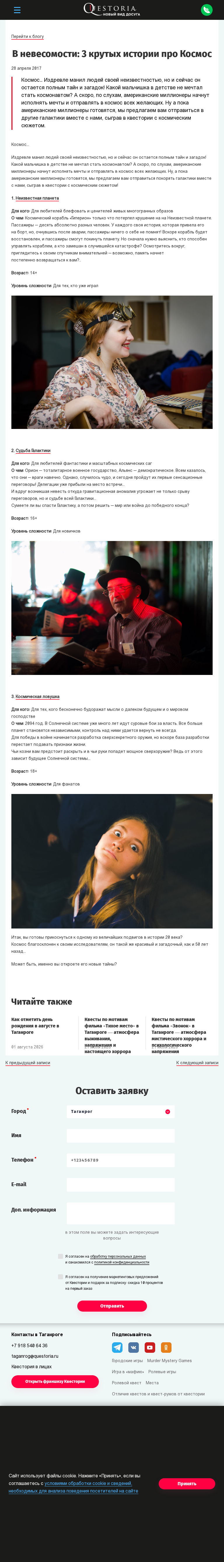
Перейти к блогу (27, 37)
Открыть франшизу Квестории (55, 1381)
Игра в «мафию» (128, 1372)
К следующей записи (197, 1063)
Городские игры (127, 1361)
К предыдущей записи (28, 1063)
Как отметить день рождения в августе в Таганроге (35, 1026)
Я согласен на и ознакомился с (107, 1259)
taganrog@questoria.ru (34, 1356)
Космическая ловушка (38, 697)
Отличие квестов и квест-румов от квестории (158, 1394)
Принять (187, 1483)
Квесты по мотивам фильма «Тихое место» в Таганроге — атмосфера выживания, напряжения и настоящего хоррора (112, 1029)
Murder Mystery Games (169, 1361)
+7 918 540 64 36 (29, 1346)
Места (152, 1383)
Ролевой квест (126, 1383)
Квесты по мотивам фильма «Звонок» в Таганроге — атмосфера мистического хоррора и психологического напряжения (179, 1029)
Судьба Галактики (33, 451)
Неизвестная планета (37, 198)
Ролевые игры (162, 1372)
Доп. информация (33, 1210)
